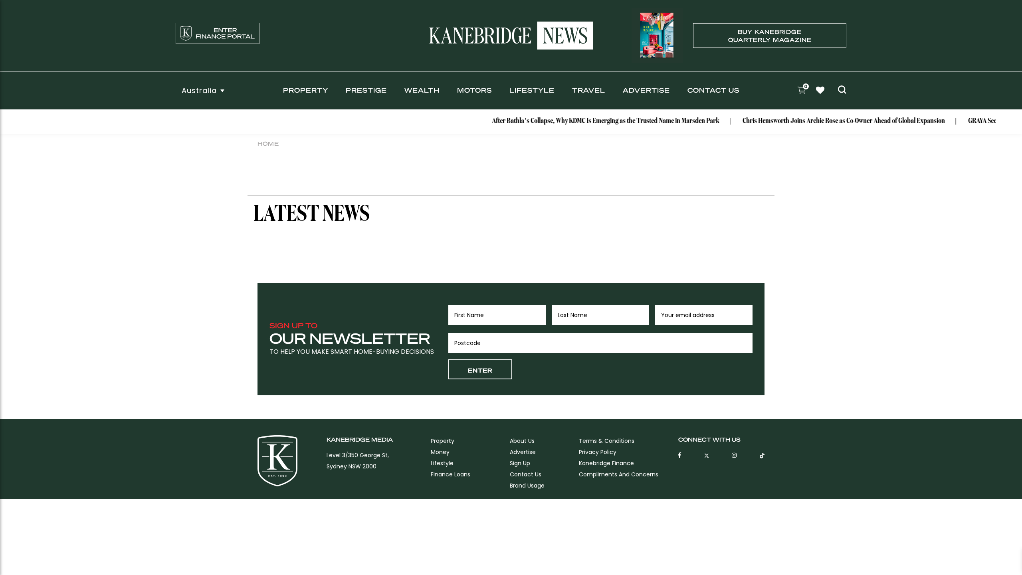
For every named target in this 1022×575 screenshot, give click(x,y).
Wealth (422, 90)
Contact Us (713, 90)
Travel (588, 90)
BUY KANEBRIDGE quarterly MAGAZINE (770, 35)
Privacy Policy (597, 452)
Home (268, 143)
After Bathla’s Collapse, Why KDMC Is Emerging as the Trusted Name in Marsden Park (597, 121)
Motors (474, 90)
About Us (522, 441)
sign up (520, 463)
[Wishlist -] (821, 91)
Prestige (366, 90)
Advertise (646, 90)
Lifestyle (532, 90)
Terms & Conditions (606, 441)
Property (305, 90)
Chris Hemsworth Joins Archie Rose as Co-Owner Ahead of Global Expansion (835, 121)
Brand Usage (527, 486)
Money (440, 452)
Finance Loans (450, 474)
